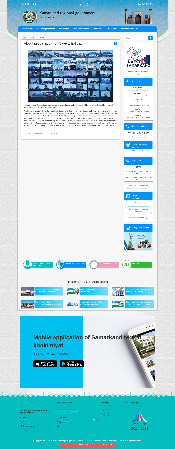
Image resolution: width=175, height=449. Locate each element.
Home (25, 37)
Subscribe (63, 417)
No (24, 422)
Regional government (46, 29)
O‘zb (139, 4)
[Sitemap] (25, 4)
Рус (147, 4)
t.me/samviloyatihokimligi (138, 90)
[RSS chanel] (36, 4)
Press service (28, 29)
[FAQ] (30, 4)
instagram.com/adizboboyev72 (138, 117)
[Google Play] (72, 363)
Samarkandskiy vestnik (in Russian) (138, 210)
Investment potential (130, 29)
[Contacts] (28, 4)
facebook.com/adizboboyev (138, 105)
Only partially (28, 426)
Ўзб (143, 4)
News (42, 37)
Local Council (99, 29)
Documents (113, 29)
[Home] (22, 4)
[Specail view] (80, 5)
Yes (24, 418)
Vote (26, 431)
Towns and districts (81, 29)
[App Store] (45, 363)
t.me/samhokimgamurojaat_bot (138, 96)
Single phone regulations (138, 137)
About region (64, 29)
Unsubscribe (64, 422)
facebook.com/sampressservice (138, 102)
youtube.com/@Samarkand (138, 111)
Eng (151, 4)
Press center (33, 37)
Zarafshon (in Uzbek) (138, 203)
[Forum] (33, 4)
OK (57, 427)
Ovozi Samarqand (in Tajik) (138, 218)
